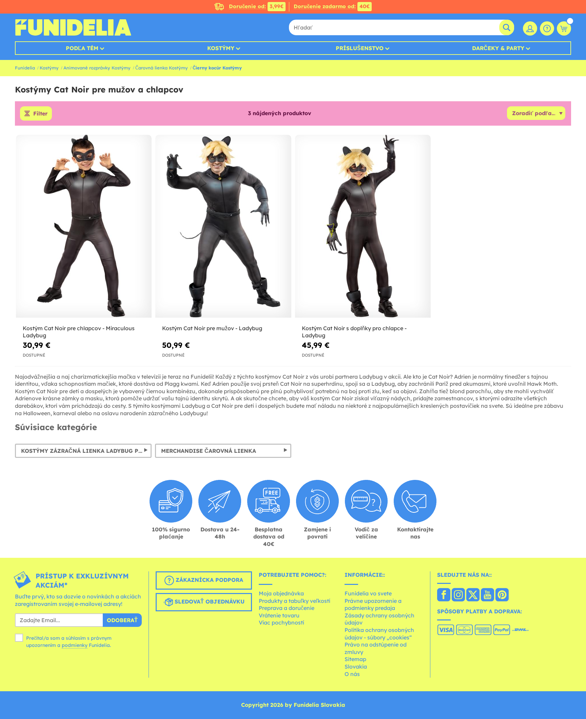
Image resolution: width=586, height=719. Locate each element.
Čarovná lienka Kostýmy (161, 67)
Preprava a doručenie (286, 608)
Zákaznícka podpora (208, 580)
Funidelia (25, 67)
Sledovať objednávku (209, 601)
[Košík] (564, 28)
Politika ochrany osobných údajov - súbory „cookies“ (379, 634)
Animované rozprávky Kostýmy (97, 67)
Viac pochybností (281, 622)
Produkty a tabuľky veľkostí (294, 600)
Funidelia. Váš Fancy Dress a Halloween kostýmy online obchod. (73, 27)
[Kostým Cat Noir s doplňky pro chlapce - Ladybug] (363, 226)
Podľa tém (82, 48)
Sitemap (355, 659)
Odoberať (122, 620)
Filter (40, 113)
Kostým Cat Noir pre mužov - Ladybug (212, 328)
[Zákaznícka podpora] (547, 28)
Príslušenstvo (360, 48)
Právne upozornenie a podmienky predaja (373, 604)
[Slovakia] (443, 595)
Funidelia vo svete (368, 593)
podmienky (74, 645)
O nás (352, 674)
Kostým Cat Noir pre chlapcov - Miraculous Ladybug (79, 332)
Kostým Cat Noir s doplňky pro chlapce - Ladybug (354, 332)
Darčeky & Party (498, 48)
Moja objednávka (281, 593)
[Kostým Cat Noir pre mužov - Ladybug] (223, 226)
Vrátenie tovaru (279, 615)
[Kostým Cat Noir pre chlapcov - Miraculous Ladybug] (84, 226)
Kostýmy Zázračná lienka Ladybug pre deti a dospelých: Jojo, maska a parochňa (86, 450)
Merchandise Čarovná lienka (208, 450)
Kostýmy (220, 48)
